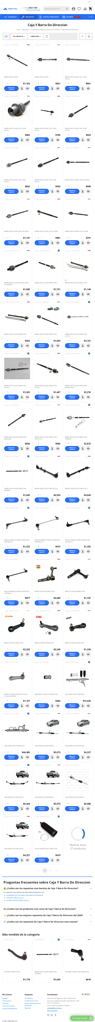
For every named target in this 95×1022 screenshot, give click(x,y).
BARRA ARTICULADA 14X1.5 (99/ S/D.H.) (15, 181)
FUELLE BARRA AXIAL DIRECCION (46, 849)
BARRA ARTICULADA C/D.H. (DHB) (46, 231)
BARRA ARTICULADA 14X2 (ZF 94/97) (77, 180)
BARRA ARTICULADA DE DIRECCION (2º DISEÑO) (16, 283)
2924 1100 (30, 8)
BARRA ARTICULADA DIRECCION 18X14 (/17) (46, 438)
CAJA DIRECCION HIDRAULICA (14, 746)
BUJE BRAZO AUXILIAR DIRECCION (46, 694)
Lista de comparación (9, 1008)
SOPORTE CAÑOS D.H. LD (15, 898)
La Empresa (29, 998)
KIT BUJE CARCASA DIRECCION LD (17, 900)
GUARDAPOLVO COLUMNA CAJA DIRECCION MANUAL (24, 895)
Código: (6, 45)
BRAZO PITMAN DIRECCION (13, 643)
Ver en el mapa (52, 1011)
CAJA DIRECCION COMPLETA (74, 694)
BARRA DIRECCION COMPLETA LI (76, 489)
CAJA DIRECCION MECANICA (44, 746)
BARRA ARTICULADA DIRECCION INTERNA (76, 438)
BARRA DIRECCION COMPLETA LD (46, 489)
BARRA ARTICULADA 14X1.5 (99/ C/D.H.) (45, 129)
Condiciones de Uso (31, 1001)
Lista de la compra (8, 1006)
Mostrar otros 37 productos (78, 846)
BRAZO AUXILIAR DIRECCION (44, 591)
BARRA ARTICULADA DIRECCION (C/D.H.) (15, 386)
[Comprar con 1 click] (21, 88)
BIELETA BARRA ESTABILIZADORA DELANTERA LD (17, 541)
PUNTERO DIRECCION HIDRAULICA (77, 972)
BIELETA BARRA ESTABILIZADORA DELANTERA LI (77, 541)
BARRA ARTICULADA (11, 77)
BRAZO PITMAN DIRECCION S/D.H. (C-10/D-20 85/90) (16, 695)
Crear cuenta (6, 1001)
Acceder (5, 998)
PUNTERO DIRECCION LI (12, 972)
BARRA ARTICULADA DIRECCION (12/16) (76, 335)
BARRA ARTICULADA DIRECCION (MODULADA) (76, 386)
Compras (5, 1003)
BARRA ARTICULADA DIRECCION (46, 283)
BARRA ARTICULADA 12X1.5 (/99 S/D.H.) (76, 78)
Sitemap (27, 1008)
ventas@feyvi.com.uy (54, 1008)
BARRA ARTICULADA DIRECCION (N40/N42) (15, 438)
